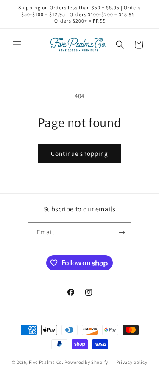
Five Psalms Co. (46, 362)
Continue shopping (79, 153)
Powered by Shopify (86, 362)
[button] (17, 44)
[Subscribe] (121, 232)
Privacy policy (132, 362)
